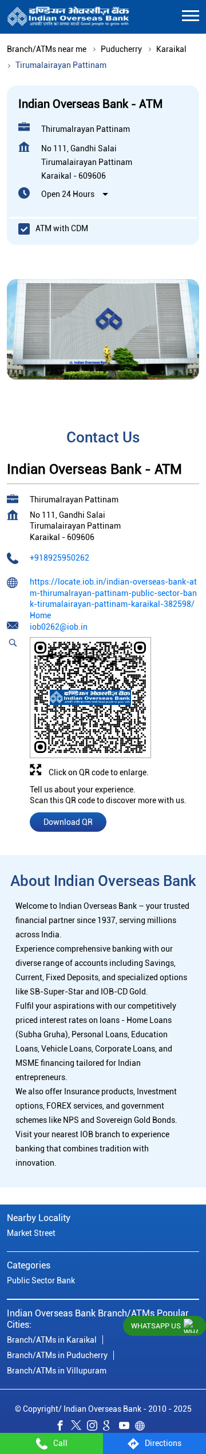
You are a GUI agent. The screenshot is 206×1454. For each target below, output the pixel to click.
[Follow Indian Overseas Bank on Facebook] (63, 1428)
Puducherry (121, 49)
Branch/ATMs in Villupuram (56, 1370)
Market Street (31, 1233)
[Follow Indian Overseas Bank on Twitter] (79, 1428)
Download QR (68, 822)
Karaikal (171, 49)
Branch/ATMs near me (46, 49)
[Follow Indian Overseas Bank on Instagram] (95, 1428)
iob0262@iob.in (59, 627)
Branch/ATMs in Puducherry (57, 1355)
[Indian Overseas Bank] (68, 17)
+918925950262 (59, 558)
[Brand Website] (143, 1428)
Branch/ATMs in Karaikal (52, 1339)
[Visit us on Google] (111, 1428)
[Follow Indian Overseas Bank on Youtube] (127, 1428)
